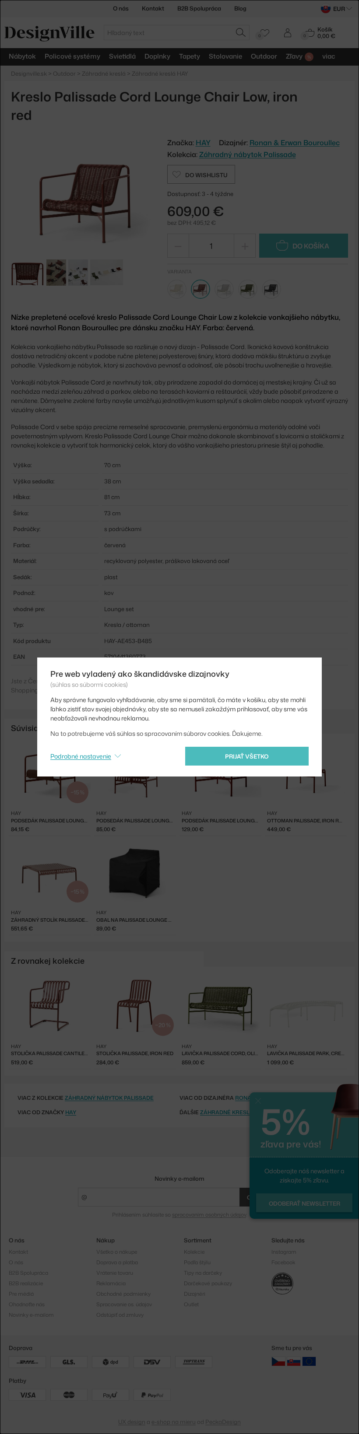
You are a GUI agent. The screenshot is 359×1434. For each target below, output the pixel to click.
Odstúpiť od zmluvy (120, 1315)
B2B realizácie (26, 1283)
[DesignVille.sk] (294, 1361)
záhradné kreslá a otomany (244, 1112)
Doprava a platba (117, 1262)
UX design (131, 1422)
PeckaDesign (223, 1422)
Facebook (283, 1262)
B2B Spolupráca (199, 8)
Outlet (191, 1304)
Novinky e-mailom (179, 1178)
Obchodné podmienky (123, 1294)
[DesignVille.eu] (309, 1361)
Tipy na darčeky (203, 1273)
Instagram (283, 1252)
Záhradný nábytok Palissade (247, 154)
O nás (121, 8)
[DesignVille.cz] (278, 1361)
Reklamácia (111, 1283)
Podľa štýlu (197, 1262)
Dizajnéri (194, 1294)
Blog (240, 8)
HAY (70, 1112)
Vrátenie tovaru (114, 1273)
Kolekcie (194, 1252)
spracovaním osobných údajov (209, 1214)
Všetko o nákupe (116, 1252)
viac (328, 56)
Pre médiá (21, 1294)
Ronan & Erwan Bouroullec (295, 142)
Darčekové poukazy (208, 1283)
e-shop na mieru (173, 1422)
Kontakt (153, 8)
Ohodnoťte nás (27, 1304)
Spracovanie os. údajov (124, 1304)
